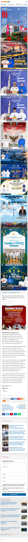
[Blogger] (21, 399)
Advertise (17, 534)
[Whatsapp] (19, 414)
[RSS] (4, 401)
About (13, 534)
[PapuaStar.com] (5, 1)
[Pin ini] (11, 414)
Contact (9, 535)
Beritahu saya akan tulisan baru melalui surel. (14, 491)
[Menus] (26, 1)
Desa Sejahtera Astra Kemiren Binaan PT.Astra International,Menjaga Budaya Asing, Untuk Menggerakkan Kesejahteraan (16, 428)
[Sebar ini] (3, 414)
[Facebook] (12, 399)
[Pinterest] (18, 399)
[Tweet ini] (7, 414)
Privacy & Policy (4, 535)
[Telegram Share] (15, 414)
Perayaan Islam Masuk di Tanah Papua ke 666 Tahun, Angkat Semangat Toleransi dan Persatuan (17, 438)
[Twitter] (15, 399)
